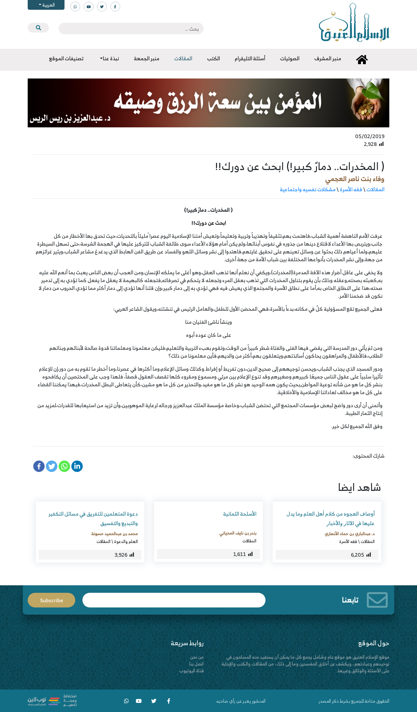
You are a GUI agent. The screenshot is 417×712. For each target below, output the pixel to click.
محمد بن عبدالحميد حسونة (114, 533)
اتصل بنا (196, 664)
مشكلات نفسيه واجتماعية (308, 189)
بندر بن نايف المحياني (237, 532)
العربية (48, 5)
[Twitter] (51, 466)
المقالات (375, 189)
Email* (174, 597)
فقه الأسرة (351, 189)
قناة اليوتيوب (191, 670)
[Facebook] (39, 466)
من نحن (197, 657)
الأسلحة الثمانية (239, 513)
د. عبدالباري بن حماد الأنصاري (349, 533)
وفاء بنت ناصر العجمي (354, 178)
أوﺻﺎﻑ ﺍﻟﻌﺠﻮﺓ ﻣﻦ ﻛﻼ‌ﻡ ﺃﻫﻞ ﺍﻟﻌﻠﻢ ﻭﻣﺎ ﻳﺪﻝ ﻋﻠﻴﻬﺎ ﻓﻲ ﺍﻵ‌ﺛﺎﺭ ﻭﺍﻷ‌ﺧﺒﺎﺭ (330, 518)
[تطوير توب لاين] (52, 700)
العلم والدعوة (126, 541)
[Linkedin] (77, 466)
